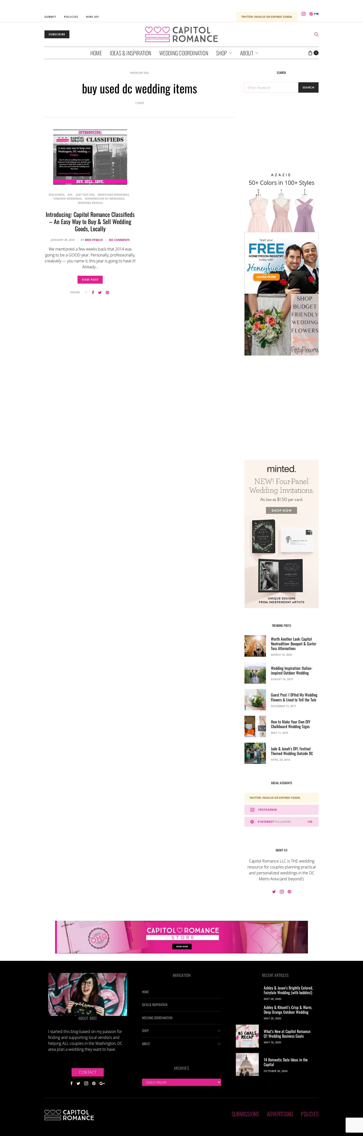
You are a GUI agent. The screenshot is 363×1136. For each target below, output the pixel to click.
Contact (87, 1072)
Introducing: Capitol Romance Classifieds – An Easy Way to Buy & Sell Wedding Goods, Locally (90, 221)
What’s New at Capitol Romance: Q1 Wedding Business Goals (287, 1033)
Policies (71, 17)
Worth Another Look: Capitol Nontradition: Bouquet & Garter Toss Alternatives (293, 643)
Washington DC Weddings (104, 198)
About (246, 53)
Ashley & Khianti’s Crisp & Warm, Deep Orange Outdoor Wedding (288, 1009)
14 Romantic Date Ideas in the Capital (286, 1062)
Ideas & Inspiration (130, 53)
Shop (221, 53)
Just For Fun (85, 194)
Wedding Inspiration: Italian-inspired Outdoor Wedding (291, 670)
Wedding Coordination (183, 53)
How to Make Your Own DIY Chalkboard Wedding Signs (290, 724)
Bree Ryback (94, 240)
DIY (70, 194)
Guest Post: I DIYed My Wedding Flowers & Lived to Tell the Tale (294, 697)
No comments (119, 240)
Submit (50, 17)
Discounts (56, 194)
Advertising (280, 1114)
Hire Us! (92, 17)
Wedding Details (90, 203)
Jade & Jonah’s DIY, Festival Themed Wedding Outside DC (292, 751)
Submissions (245, 1114)
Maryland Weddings (113, 194)
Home (96, 53)
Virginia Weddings (67, 198)
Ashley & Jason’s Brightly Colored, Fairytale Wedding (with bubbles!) (288, 990)
